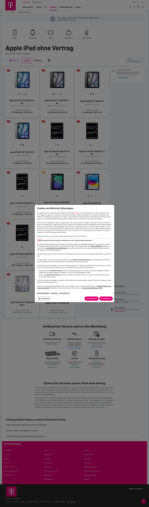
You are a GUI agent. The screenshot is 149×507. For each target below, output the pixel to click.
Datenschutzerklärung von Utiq (92, 288)
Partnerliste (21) (64, 293)
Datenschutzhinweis (43, 293)
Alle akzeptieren (106, 298)
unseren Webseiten (97, 246)
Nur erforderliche (91, 298)
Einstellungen (45, 298)
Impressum (54, 293)
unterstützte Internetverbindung (56, 248)
